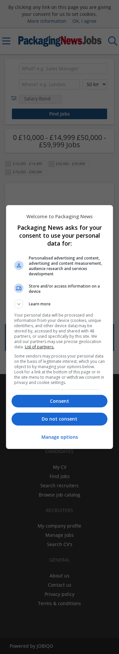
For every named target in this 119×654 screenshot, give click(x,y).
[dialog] (59, 327)
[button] (59, 304)
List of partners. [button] (39, 347)
